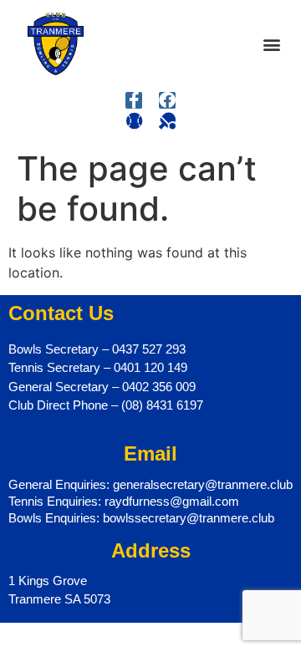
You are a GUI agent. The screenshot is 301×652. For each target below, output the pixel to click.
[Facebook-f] (133, 100)
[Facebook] (167, 100)
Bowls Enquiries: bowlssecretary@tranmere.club (141, 518)
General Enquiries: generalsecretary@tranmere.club (150, 484)
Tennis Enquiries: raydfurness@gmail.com (123, 501)
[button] (272, 44)
